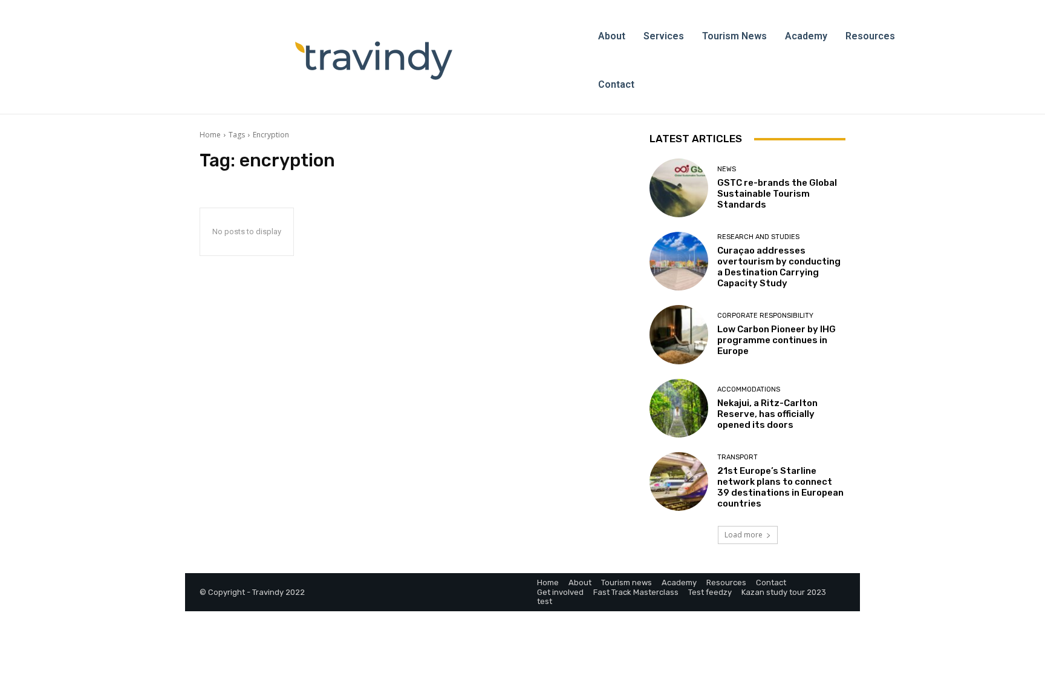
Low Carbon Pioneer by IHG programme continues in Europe (776, 340)
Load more (743, 535)
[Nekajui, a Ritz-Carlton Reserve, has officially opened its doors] (678, 408)
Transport (737, 457)
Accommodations (748, 389)
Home (210, 135)
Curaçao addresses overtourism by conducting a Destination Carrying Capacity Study (779, 267)
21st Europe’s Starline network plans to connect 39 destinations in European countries (780, 487)
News (726, 169)
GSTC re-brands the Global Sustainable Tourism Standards (777, 193)
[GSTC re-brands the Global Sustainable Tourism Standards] (678, 188)
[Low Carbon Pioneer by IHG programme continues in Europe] (678, 334)
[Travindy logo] (373, 60)
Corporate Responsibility (765, 315)
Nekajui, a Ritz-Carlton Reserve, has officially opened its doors (767, 414)
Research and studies (758, 237)
